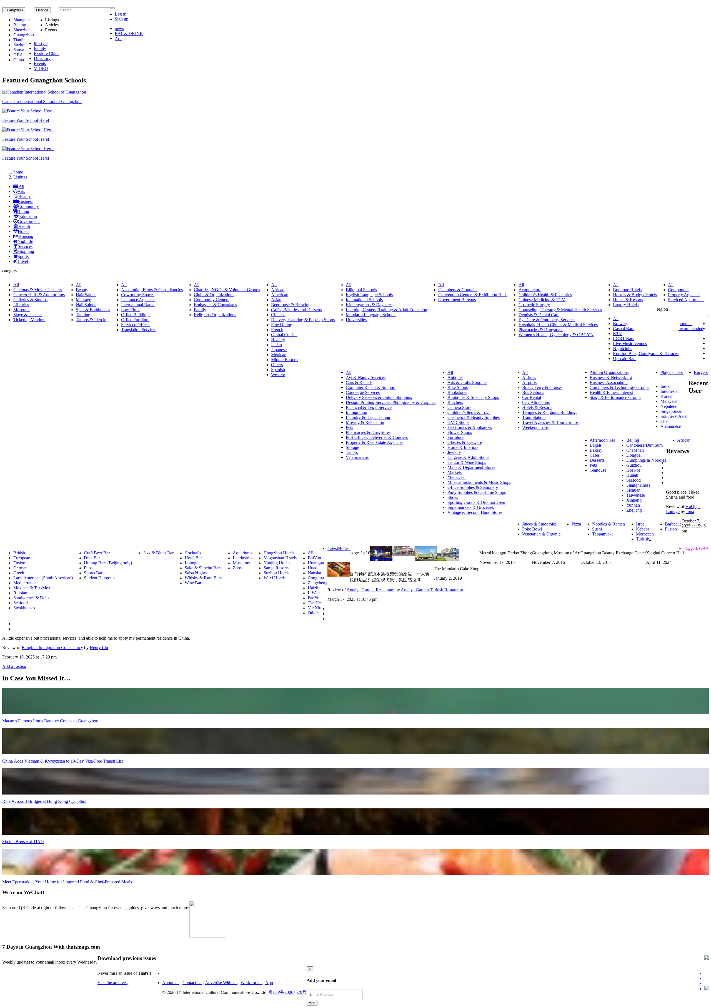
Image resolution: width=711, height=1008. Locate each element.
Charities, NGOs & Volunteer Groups (227, 289)
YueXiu (314, 607)
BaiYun (314, 557)
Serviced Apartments (686, 299)
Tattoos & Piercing (92, 319)
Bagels (596, 445)
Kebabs (642, 529)
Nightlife (25, 241)
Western (278, 374)
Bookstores (457, 392)
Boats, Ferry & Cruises (542, 387)
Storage (352, 447)
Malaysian (669, 401)
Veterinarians (357, 457)
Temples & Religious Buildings (549, 412)
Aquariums (242, 552)
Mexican (278, 354)
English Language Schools (369, 294)
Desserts (597, 460)
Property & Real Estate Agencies (374, 442)
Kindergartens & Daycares (369, 304)
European (21, 557)
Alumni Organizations (609, 372)
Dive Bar (92, 557)
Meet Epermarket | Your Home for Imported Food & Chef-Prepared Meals (67, 881)
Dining (23, 211)
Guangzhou (13, 10)
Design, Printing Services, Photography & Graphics (391, 402)
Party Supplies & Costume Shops (476, 492)
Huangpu (316, 562)
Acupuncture (530, 289)
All (21, 186)
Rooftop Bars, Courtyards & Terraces (646, 353)
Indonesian (670, 391)
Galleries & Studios (30, 299)
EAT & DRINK (129, 33)
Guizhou (634, 465)
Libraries (21, 304)
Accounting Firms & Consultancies (152, 289)
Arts (118, 38)
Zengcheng (317, 582)
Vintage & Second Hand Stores (474, 512)
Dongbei (634, 455)
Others (277, 364)
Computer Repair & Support (370, 387)
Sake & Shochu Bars (203, 567)
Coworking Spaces (137, 294)
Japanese (279, 349)
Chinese (278, 314)
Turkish (642, 539)
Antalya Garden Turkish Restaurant (432, 589)
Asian (276, 299)
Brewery (620, 323)
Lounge (191, 562)
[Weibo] (706, 983)
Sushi (597, 529)
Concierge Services (363, 392)
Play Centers (671, 372)
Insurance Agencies (138, 299)
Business (25, 201)
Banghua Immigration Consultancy (52, 647)
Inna (690, 511)
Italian (276, 344)
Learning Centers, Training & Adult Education (386, 309)
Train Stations (534, 417)
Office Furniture (135, 319)
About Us (170, 982)
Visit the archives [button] (112, 982)
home (18, 172)
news (119, 28)
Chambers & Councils (457, 289)
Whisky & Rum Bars (203, 577)
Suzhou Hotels (276, 572)
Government (29, 221)
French (277, 329)
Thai (664, 421)
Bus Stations (533, 392)
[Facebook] (706, 978)
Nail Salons (86, 304)
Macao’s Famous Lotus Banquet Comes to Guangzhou (50, 720)
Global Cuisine (284, 334)
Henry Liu (99, 647)
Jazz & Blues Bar (158, 552)
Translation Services (138, 329)
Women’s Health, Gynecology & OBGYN (556, 334)
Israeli (641, 524)
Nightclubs (622, 348)
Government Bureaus (457, 299)
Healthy (278, 339)
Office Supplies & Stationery (472, 487)
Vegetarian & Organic (541, 534)
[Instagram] (706, 988)
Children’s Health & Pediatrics (545, 294)
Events (40, 63)
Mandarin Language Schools (371, 314)
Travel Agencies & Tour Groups (550, 422)
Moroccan (645, 534)
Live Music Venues (630, 343)
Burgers (701, 372)
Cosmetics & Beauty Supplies (473, 417)
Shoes (452, 497)
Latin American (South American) (43, 577)
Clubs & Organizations (214, 294)
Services (25, 246)
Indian (666, 386)
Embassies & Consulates (215, 304)
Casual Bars (623, 328)
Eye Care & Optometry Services (547, 319)
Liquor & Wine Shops (466, 462)
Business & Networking (611, 377)
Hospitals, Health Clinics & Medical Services (558, 324)
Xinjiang (634, 500)
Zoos (237, 567)
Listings (20, 177)
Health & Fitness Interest (611, 392)
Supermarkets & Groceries (470, 507)
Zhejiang (634, 510)
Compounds (678, 289)
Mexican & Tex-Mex (31, 587)
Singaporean (671, 411)
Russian (20, 592)
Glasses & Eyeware (464, 442)
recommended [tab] (691, 328)
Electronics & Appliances (469, 427)
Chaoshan (635, 450)
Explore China (46, 53)
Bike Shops (457, 387)
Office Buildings (135, 314)
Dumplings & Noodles (646, 460)
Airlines (529, 377)
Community (28, 206)
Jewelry (454, 452)
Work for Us (251, 982)
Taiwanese (635, 495)
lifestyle (40, 43)
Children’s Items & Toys (468, 412)
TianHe (314, 602)
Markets (454, 472)
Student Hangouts (99, 577)
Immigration (356, 412)
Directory (42, 58)
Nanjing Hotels (277, 562)
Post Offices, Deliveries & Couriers (377, 437)
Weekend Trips (535, 427)
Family (40, 48)
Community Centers (211, 299)
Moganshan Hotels (280, 557)
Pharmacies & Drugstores (541, 329)
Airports (529, 382)
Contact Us (192, 982)
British (19, 552)
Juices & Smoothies (539, 524)
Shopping (25, 251)
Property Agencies (684, 294)
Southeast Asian (674, 416)
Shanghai (21, 19)
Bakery (596, 450)
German (20, 567)
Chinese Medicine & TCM (542, 299)
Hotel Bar (193, 557)
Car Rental (531, 397)
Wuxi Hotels (275, 577)
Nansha (314, 572)
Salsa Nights (196, 572)
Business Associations (609, 382)
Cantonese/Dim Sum (644, 445)
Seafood (633, 480)
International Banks (138, 304)
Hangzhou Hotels (279, 552)
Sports (23, 256)
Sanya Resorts (276, 567)
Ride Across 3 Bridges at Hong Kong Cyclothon (44, 801)
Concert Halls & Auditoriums (39, 294)
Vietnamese (670, 426)
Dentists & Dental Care (539, 314)
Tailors (352, 452)
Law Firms (130, 309)
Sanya (18, 49)
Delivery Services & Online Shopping (379, 397)
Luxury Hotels (626, 304)
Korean (667, 396)
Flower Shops (459, 432)
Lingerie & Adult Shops (468, 457)
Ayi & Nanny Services (365, 377)
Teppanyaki (602, 534)
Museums (21, 309)
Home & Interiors (462, 447)
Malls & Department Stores (471, 467)
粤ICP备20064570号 (288, 992)
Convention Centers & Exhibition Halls (472, 294)
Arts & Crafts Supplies (467, 382)
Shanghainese (638, 485)
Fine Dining (281, 324)
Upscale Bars (624, 358)
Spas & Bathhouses (93, 309)
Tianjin (19, 39)
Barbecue (673, 524)
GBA (18, 54)
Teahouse (598, 470)
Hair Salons (86, 294)
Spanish (278, 369)
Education (28, 216)
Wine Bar (193, 582)
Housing (25, 236)
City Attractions (536, 402)
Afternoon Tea (602, 440)
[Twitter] (706, 973)
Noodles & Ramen (608, 524)
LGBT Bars (623, 338)
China (18, 59)
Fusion (671, 529)
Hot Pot (633, 470)
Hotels (23, 231)
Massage (83, 299)
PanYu (313, 597)
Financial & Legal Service (369, 407)
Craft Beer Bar (97, 552)
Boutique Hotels (627, 289)
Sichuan (633, 490)
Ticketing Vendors (29, 319)
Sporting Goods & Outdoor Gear (476, 502)
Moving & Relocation (365, 422)
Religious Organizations (215, 314)
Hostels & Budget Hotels (635, 294)
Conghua (316, 577)
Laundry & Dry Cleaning (368, 417)
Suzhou (20, 44)
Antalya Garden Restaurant (370, 589)
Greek (18, 572)
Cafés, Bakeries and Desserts (296, 309)
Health (24, 226)
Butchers (455, 402)
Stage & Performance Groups (615, 397)
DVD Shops (458, 422)
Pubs (88, 567)
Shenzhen (22, 29)
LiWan (314, 592)
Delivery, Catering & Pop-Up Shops (303, 319)
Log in (120, 14)
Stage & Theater (27, 314)
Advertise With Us (221, 982)
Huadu (314, 567)
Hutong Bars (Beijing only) (108, 562)
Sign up (121, 19)
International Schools (364, 299)
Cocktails (193, 552)
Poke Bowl (532, 529)
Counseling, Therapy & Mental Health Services (560, 309)
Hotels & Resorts (628, 299)
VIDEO (41, 68)
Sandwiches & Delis (31, 597)
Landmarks (242, 557)
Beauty (24, 196)
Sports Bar (93, 572)
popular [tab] (685, 323)
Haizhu (314, 587)
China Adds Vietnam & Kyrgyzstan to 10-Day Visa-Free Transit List (62, 761)
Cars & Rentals (359, 382)
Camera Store (459, 407)
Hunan (632, 475)
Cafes (595, 455)
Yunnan (633, 505)
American (279, 294)
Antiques (455, 377)
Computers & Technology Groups (619, 387)
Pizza (576, 524)
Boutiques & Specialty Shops (473, 397)
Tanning (83, 314)
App (269, 982)
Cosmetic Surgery (534, 304)
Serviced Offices (135, 324)
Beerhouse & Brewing (291, 304)
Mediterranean (26, 582)
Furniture (455, 437)
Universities (356, 319)
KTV (617, 333)
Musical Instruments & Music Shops (479, 482)
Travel (22, 261)
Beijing (19, 24)
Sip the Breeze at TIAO (23, 841)
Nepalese (668, 406)
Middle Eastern (284, 359)
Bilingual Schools (361, 289)
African (277, 289)
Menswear (456, 477)
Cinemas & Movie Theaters (37, 289)
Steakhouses (24, 607)
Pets (349, 427)
